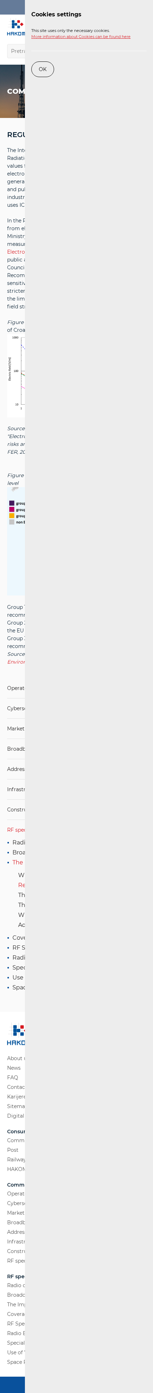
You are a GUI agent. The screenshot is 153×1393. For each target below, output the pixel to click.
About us (18, 1058)
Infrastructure (24, 789)
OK (43, 69)
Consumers (22, 1131)
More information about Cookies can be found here (81, 36)
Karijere (16, 1097)
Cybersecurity (24, 708)
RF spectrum (23, 830)
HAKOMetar (22, 1169)
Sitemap (17, 1106)
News (14, 1068)
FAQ (12, 1077)
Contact (17, 1087)
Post (13, 1150)
